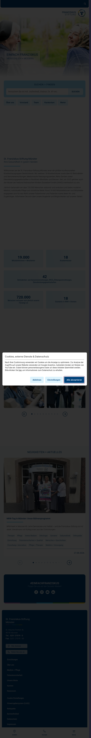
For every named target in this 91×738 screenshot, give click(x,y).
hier (20, 370)
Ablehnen (37, 380)
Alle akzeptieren (74, 380)
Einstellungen (54, 380)
